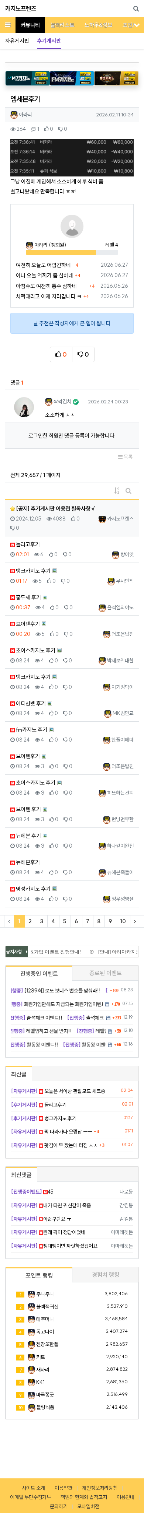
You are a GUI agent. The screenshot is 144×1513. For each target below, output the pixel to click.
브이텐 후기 (28, 809)
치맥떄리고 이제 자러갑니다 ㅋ (49, 296)
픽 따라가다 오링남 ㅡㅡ (51, 1131)
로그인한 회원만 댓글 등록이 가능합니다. (72, 435)
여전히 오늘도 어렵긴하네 (43, 265)
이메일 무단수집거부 (30, 1497)
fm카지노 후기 (31, 729)
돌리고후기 (27, 544)
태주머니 (45, 1319)
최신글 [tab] (19, 1074)
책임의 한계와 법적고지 (84, 1497)
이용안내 (125, 1497)
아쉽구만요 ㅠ (41, 1219)
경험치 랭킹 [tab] (105, 1274)
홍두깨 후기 (28, 597)
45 (32, 1191)
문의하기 (59, 1506)
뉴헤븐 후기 (28, 835)
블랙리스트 (62, 24)
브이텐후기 (27, 623)
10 (123, 921)
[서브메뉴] (137, 24)
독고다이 (45, 1331)
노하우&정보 (98, 24)
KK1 (40, 1382)
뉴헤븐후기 (27, 862)
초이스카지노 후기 (35, 650)
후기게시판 (49, 40)
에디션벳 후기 (30, 703)
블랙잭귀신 (47, 1306)
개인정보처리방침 (99, 1488)
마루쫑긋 (45, 1394)
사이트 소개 (33, 1488)
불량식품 (45, 1407)
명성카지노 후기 (33, 888)
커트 (40, 1357)
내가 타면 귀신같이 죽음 (51, 1205)
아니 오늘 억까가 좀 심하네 (44, 275)
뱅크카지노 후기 (33, 570)
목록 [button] (128, 456)
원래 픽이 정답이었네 (48, 1232)
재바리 (42, 1369)
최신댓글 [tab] (21, 1174)
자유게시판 (17, 40)
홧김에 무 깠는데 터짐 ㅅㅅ (54, 1145)
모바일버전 (88, 1506)
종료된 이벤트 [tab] (105, 973)
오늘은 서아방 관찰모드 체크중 (58, 1091)
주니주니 (45, 1294)
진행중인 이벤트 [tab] (39, 973)
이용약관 (63, 1488)
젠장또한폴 (47, 1344)
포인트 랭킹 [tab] (39, 1275)
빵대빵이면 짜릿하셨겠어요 (54, 1246)
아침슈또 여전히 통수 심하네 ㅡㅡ (52, 286)
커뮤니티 (30, 24)
